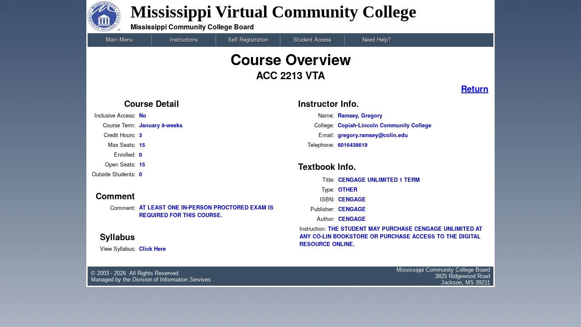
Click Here (152, 248)
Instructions (184, 39)
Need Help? (376, 39)
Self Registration (248, 39)
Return (474, 88)
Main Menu (119, 39)
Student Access (312, 39)
